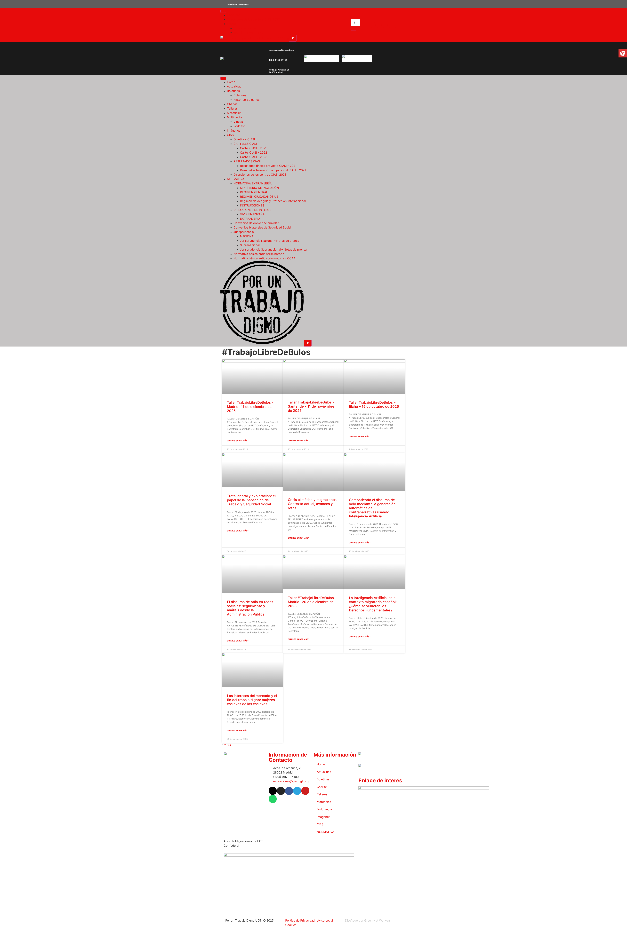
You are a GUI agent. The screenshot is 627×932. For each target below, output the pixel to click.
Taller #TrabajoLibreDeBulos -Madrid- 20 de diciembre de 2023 (312, 602)
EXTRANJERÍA (250, 218)
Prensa (231, 23)
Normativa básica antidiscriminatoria (258, 254)
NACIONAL (247, 236)
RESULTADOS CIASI (247, 161)
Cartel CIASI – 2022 (253, 152)
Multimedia (234, 117)
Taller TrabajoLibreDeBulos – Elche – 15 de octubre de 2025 (374, 404)
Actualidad (234, 86)
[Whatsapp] (403, 25)
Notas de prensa (244, 28)
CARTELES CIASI (245, 143)
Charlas (232, 104)
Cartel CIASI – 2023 (253, 157)
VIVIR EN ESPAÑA (252, 214)
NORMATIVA (235, 179)
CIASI (230, 135)
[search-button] (353, 29)
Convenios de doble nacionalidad (256, 223)
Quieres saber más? (238, 440)
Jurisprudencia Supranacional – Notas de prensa (273, 249)
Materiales (234, 113)
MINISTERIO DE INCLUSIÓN (259, 188)
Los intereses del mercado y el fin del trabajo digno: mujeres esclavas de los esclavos (252, 700)
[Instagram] (379, 25)
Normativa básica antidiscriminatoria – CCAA (264, 258)
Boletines (233, 91)
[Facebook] (385, 25)
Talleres (232, 108)
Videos (238, 121)
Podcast (239, 126)
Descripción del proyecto (238, 4)
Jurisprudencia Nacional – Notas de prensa (269, 240)
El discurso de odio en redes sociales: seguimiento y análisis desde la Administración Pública (250, 608)
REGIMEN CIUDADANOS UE (259, 196)
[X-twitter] (373, 25)
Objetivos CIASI (244, 139)
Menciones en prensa (248, 32)
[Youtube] (397, 25)
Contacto (233, 15)
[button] (313, 4)
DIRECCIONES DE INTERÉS (252, 210)
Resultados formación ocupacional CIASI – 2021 (273, 170)
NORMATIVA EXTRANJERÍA (252, 183)
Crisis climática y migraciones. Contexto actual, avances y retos (313, 504)
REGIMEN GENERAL (254, 192)
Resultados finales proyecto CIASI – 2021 (268, 165)
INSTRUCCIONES (252, 205)
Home (231, 82)
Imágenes (233, 130)
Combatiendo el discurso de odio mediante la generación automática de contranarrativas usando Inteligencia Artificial (372, 508)
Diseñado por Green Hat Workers (368, 920)
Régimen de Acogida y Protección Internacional (273, 201)
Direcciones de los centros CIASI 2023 (253, 19)
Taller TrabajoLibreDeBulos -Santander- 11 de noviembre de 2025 (311, 406)
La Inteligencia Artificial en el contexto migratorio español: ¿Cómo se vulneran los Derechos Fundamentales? (373, 604)
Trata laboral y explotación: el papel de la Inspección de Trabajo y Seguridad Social (251, 500)
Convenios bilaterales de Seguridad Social (262, 227)
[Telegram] (391, 25)
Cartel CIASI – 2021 (253, 148)
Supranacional (250, 245)
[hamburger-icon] (223, 11)
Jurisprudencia (243, 232)
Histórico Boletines (246, 99)
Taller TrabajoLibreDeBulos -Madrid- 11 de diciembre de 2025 (250, 406)
